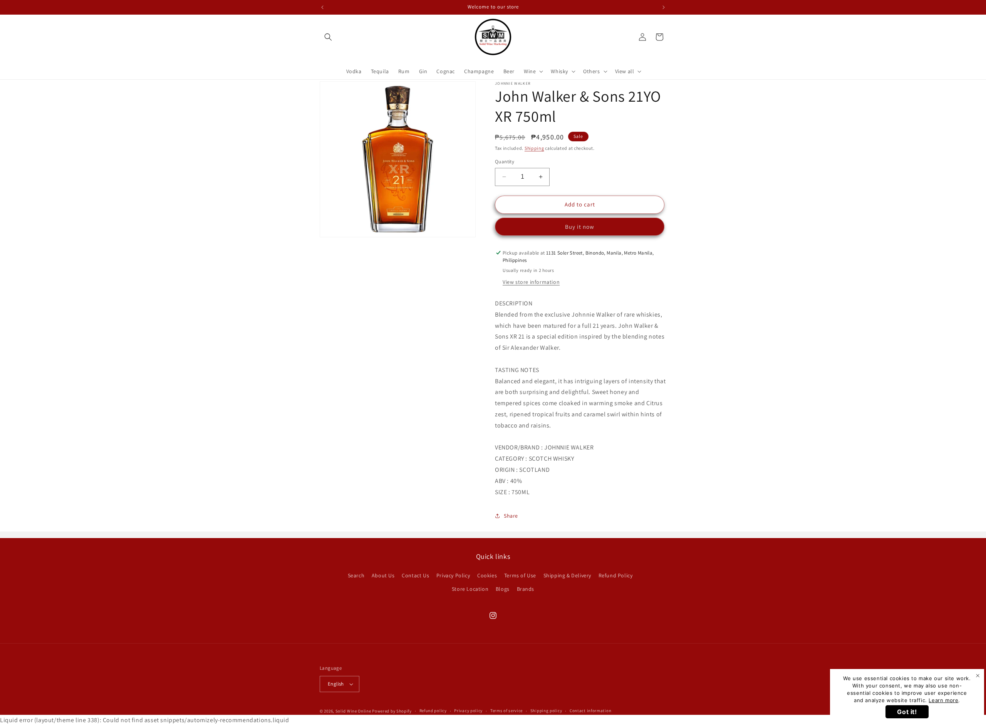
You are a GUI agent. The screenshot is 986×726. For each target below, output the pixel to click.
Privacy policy (468, 711)
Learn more (943, 700)
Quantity (504, 161)
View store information (531, 281)
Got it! (907, 712)
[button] (328, 37)
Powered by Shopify (392, 711)
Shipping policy (546, 711)
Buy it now (579, 226)
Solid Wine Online (353, 711)
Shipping (534, 148)
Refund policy (433, 711)
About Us (383, 575)
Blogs (503, 588)
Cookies (487, 575)
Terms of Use (520, 575)
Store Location (470, 588)
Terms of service (506, 711)
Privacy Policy (453, 575)
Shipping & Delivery (567, 575)
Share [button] (511, 515)
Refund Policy (616, 575)
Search (356, 575)
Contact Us (415, 575)
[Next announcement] (663, 7)
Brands (526, 588)
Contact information (590, 711)
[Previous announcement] (322, 7)
